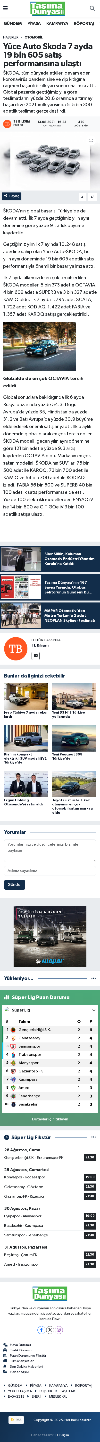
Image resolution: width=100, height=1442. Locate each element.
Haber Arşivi (19, 1372)
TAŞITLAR (67, 1391)
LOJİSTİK (46, 1391)
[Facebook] (41, 1330)
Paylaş (14, 196)
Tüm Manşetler (22, 1361)
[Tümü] (93, 978)
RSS (18, 1420)
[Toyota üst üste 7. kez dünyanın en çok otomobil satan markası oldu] (74, 784)
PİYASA (34, 23)
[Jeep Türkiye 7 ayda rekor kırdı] (26, 696)
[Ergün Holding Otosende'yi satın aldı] (26, 784)
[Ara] (92, 9)
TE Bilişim (40, 645)
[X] (50, 1330)
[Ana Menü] (5, 9)
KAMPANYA (57, 23)
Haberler (10, 37)
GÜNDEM (13, 23)
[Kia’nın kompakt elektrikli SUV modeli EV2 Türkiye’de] (26, 738)
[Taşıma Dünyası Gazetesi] (48, 9)
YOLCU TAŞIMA (20, 1391)
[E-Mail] (36, 656)
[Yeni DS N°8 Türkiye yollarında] (74, 696)
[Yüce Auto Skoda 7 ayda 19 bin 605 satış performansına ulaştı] (50, 161)
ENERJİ (36, 1396)
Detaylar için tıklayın (50, 1119)
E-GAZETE (16, 1396)
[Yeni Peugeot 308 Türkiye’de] (74, 738)
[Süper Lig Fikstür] (93, 1138)
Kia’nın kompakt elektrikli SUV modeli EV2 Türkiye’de (25, 758)
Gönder (15, 885)
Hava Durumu (20, 1345)
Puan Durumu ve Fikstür (28, 1355)
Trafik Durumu (21, 1350)
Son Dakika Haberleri (26, 1366)
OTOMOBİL (34, 37)
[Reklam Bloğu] (50, 937)
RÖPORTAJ (84, 23)
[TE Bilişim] (15, 649)
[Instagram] (59, 1330)
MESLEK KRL (58, 1396)
